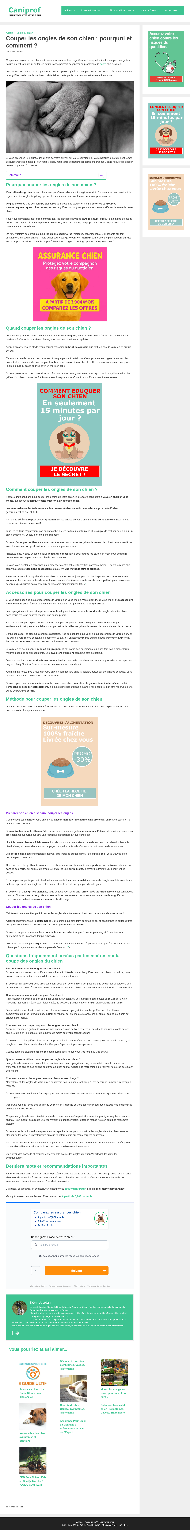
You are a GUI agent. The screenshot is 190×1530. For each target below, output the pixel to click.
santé (103, 64)
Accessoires (171, 10)
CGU (82, 1525)
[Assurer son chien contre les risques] (70, 320)
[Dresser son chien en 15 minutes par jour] (70, 484)
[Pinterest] (17, 1333)
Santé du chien (24, 32)
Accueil (10, 32)
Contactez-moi (106, 1522)
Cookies (124, 1525)
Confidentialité (93, 1525)
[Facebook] (12, 1333)
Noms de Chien (148, 10)
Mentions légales (110, 1525)
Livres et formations (90, 10)
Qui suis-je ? (91, 1522)
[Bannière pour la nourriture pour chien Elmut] (69, 805)
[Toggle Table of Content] (99, 175)
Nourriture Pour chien (120, 10)
